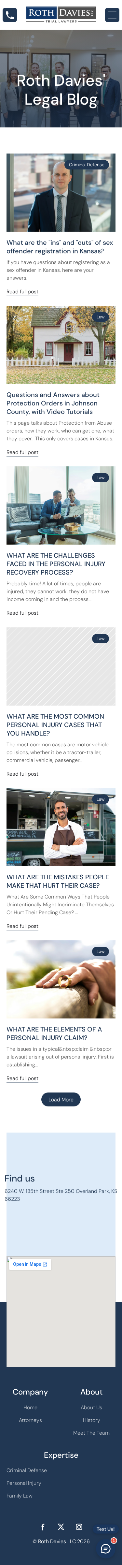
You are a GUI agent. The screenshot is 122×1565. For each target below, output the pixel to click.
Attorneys (30, 1420)
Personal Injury (24, 1483)
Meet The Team (91, 1432)
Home (30, 1407)
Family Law (20, 1495)
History (91, 1420)
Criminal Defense (27, 1470)
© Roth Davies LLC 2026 (61, 1541)
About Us (91, 1407)
